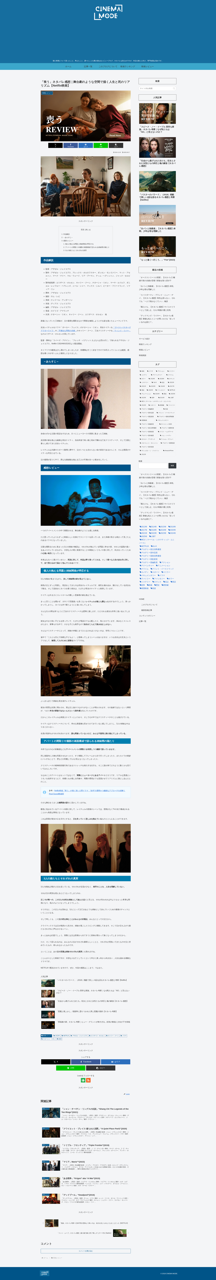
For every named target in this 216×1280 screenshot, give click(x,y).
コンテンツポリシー (147, 616)
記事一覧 (142, 621)
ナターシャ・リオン (49, 1039)
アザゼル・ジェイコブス (79, 1036)
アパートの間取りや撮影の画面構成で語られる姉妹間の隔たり (87, 247)
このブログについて (149, 605)
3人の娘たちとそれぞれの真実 (76, 250)
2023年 (57, 1036)
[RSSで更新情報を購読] (88, 1080)
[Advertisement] (108, 41)
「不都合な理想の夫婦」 (67, 331)
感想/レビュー (68, 241)
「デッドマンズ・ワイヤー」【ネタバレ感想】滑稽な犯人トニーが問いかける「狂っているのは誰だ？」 (157, 319)
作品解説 (66, 234)
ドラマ (124, 1036)
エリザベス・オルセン (97, 1036)
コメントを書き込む (86, 1251)
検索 (140, 461)
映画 (60, 1039)
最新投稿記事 (146, 610)
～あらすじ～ (68, 237)
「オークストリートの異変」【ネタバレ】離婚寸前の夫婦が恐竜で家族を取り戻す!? (157, 279)
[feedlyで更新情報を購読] (83, 1080)
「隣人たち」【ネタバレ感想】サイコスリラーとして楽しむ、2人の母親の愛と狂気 (157, 308)
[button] (116, 145)
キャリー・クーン (113, 1036)
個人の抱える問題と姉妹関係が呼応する (79, 244)
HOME (141, 599)
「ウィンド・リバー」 (122, 331)
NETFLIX (66, 1036)
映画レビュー (47, 1036)
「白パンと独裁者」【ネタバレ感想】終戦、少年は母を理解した (157, 287)
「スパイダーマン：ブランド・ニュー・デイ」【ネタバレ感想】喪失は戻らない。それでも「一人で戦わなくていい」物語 (157, 298)
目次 (82, 230)
